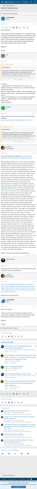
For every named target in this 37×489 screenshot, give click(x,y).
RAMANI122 (8, 368)
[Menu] (2, 2)
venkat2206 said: (6, 65)
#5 (35, 265)
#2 (35, 61)
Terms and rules (12, 479)
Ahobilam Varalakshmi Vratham (13, 434)
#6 (35, 281)
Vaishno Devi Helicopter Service (10, 191)
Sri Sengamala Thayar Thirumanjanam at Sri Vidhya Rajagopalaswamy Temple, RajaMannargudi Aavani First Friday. (19, 426)
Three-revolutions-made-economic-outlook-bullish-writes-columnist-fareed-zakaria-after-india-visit (20, 383)
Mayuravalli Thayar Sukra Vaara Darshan (16, 411)
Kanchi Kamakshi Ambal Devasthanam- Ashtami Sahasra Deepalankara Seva (18, 441)
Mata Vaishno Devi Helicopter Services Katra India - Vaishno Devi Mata (17, 157)
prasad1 (7, 361)
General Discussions (15, 361)
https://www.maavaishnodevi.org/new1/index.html (17, 120)
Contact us (4, 479)
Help (28, 479)
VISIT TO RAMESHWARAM (14, 367)
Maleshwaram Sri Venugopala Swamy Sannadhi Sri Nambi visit (18, 347)
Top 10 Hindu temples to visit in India (18, 374)
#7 (35, 306)
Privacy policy (21, 479)
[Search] (35, 2)
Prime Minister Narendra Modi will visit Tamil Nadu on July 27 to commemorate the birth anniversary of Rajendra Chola (20, 357)
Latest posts (5, 408)
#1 (35, 24)
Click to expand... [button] (18, 79)
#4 (35, 153)
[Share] (33, 24)
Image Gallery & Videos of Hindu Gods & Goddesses (23, 350)
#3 (35, 113)
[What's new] (31, 2)
